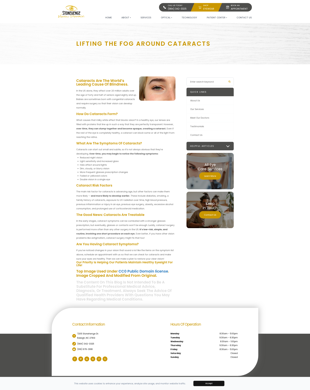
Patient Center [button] (216, 17)
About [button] (125, 17)
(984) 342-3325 (85, 344)
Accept (209, 383)
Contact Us (244, 17)
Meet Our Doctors (199, 117)
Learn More (210, 176)
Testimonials (197, 126)
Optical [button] (165, 17)
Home (108, 17)
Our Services (197, 109)
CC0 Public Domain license (143, 271)
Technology (189, 17)
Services (146, 17)
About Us (195, 100)
